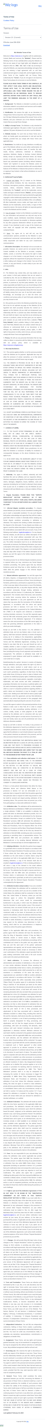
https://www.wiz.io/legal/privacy (13, 345)
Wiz (28, 1421)
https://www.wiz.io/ (17, 56)
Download (6, 45)
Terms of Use (8, 17)
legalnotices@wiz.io (25, 532)
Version (6, 33)
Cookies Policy (8, 20)
